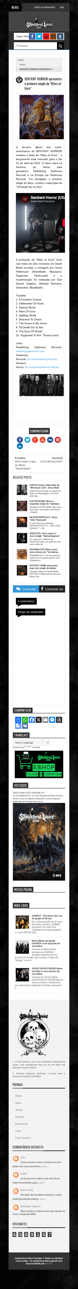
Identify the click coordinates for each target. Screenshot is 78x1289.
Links (18, 1131)
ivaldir (23, 1173)
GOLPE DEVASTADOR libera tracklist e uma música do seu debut (47, 971)
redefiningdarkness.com (30, 351)
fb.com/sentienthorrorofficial (41, 367)
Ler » (45, 1166)
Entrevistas (21, 1124)
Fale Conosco (22, 1138)
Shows (19, 1109)
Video (23, 65)
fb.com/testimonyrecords (42, 359)
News (18, 1102)
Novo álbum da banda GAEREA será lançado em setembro (46, 944)
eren (22, 1157)
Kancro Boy (26, 1190)
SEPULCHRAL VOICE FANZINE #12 (29, 793)
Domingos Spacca (30, 1206)
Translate (35, 747)
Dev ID (48, 1263)
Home (18, 1095)
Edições (19, 1116)
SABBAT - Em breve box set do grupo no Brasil (47, 917)
